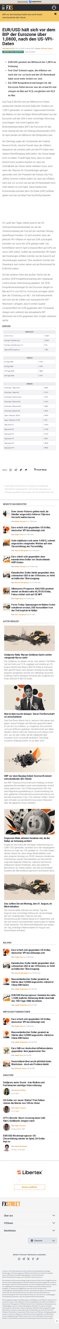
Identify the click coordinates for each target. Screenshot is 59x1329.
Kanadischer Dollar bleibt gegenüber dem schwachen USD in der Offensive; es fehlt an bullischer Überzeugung (33, 575)
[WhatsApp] (19, 1259)
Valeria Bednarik (21, 1146)
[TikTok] (37, 1259)
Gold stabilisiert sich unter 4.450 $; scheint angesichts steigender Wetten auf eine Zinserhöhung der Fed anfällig (33, 543)
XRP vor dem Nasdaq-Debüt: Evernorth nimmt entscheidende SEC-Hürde (28, 777)
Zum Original (30, 52)
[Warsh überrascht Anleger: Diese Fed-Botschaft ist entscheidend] (29, 697)
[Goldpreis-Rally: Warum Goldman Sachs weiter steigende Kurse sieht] (29, 638)
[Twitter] (28, 1259)
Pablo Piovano (20, 1108)
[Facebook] (33, 1259)
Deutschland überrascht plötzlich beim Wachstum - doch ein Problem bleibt (31, 1063)
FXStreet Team (46, 48)
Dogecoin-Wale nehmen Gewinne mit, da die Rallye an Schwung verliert (27, 839)
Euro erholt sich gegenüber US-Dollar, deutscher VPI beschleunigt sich (31, 529)
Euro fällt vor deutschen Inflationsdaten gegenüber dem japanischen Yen (32, 1050)
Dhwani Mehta (20, 1090)
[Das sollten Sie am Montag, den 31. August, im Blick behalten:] (29, 887)
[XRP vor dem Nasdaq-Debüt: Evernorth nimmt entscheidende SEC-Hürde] (29, 759)
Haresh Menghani (21, 551)
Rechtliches (10, 1230)
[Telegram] (23, 1259)
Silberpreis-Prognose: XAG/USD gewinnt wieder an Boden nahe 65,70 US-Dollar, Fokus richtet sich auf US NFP (32, 591)
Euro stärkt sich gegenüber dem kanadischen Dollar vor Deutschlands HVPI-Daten (30, 559)
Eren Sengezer (20, 615)
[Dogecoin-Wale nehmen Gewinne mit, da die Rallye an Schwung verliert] (29, 821)
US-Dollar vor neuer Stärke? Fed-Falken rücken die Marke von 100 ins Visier (24, 1101)
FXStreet (9, 6)
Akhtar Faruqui (20, 521)
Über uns (8, 1215)
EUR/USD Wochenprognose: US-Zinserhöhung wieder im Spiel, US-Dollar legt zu (24, 1138)
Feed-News (41, 470)
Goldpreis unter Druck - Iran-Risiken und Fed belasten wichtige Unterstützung (23, 1084)
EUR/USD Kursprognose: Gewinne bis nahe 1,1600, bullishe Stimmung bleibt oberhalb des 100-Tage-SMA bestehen (33, 998)
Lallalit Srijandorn (21, 989)
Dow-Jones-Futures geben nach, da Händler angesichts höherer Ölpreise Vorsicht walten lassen (30, 514)
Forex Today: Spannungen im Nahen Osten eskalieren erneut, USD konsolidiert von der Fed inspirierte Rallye (33, 607)
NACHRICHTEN (8, 48)
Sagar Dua (18, 534)
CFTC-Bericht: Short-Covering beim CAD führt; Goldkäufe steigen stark (24, 1119)
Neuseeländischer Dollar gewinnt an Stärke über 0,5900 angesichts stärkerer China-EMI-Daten (32, 982)
